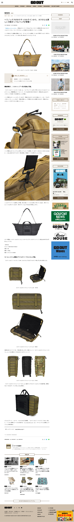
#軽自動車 (55, 105)
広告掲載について (17, 511)
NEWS (9, 15)
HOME (5, 15)
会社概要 (6, 511)
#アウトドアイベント (62, 105)
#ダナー (55, 106)
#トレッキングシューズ (62, 106)
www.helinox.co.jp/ (19, 429)
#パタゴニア (64, 108)
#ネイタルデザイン (57, 108)
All (12, 4)
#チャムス (59, 103)
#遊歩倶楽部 (64, 103)
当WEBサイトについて (8, 512)
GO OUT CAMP (55, 6)
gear (12, 15)
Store (40, 6)
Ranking (60, 4)
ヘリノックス (9, 434)
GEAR (12, 13)
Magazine (47, 6)
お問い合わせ (11, 511)
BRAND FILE (41, 516)
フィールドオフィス (28, 422)
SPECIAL (28, 6)
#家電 (55, 103)
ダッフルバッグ (14, 434)
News (16, 6)
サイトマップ (15, 512)
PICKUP (22, 6)
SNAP (34, 6)
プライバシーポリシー (29, 511)
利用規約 (22, 511)
